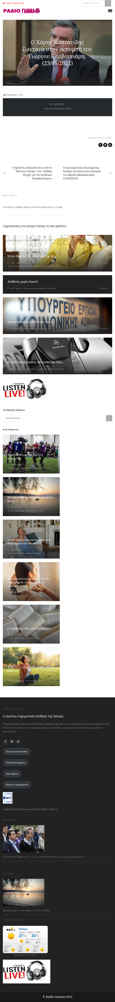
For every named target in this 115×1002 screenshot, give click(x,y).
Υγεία (49, 468)
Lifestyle (28, 266)
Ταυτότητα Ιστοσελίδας (17, 751)
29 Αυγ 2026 (15, 263)
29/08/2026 (16, 465)
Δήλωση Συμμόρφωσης (17, 784)
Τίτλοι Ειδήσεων (15, 266)
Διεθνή (37, 266)
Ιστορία (29, 638)
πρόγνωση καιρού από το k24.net (25, 955)
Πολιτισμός (31, 511)
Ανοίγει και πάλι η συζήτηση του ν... (30, 322)
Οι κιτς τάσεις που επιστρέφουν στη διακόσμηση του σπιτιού (28, 541)
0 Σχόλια (104, 263)
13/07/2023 (11, 864)
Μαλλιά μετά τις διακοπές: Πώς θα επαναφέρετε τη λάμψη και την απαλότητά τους (28, 582)
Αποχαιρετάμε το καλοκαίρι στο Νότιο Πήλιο (26, 910)
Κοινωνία (42, 329)
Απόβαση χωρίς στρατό (22, 282)
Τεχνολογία (40, 468)
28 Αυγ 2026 (15, 369)
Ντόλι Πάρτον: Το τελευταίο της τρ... (31, 256)
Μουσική (46, 266)
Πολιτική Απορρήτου (15, 762)
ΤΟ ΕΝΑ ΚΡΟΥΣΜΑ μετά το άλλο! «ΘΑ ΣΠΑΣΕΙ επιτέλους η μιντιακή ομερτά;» (43, 857)
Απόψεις (42, 288)
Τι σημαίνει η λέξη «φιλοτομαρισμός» (29, 628)
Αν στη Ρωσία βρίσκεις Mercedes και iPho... (35, 362)
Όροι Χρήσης (12, 773)
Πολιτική (55, 266)
